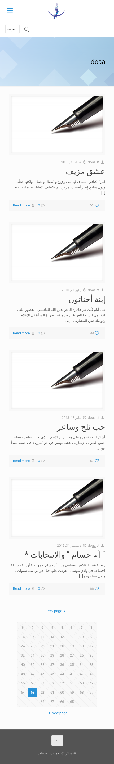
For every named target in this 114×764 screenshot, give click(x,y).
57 (91, 692)
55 (32, 683)
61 (52, 692)
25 (91, 655)
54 (42, 683)
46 (42, 674)
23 (32, 646)
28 (62, 655)
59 (72, 692)
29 (52, 655)
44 (62, 674)
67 (52, 702)
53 (52, 683)
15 (32, 637)
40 (23, 665)
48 (23, 674)
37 (52, 665)
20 (62, 646)
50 (82, 683)
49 (91, 683)
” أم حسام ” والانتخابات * (64, 554)
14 (42, 637)
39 (32, 665)
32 (23, 655)
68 (42, 702)
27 (72, 655)
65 (72, 702)
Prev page (54, 611)
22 (42, 646)
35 (72, 665)
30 (42, 655)
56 (23, 683)
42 (82, 674)
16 (23, 637)
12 (62, 637)
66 (62, 702)
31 (32, 655)
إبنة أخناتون (86, 299)
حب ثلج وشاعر (81, 426)
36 (62, 665)
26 (82, 655)
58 (82, 692)
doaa (92, 162)
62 (42, 692)
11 (72, 637)
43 (72, 674)
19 (72, 646)
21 (52, 646)
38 (42, 665)
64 (23, 692)
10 (82, 637)
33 (91, 665)
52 (62, 683)
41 (91, 674)
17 (91, 646)
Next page (59, 713)
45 (52, 674)
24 (23, 646)
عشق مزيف (85, 171)
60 (62, 692)
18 (82, 646)
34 (82, 665)
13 (52, 637)
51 (72, 683)
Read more (21, 205)
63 (32, 692)
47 (32, 674)
